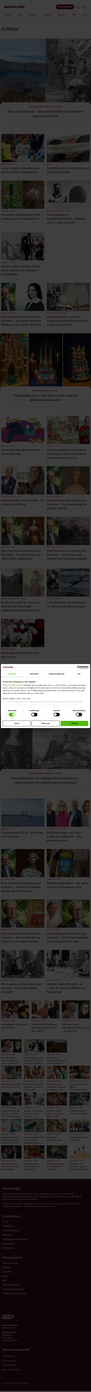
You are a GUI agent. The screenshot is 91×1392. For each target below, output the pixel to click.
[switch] (34, 714)
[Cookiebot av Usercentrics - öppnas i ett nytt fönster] (78, 667)
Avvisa (16, 723)
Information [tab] (34, 674)
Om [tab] (79, 674)
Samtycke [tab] (12, 674)
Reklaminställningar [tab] (56, 674)
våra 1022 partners (15, 685)
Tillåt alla (74, 723)
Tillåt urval (46, 723)
